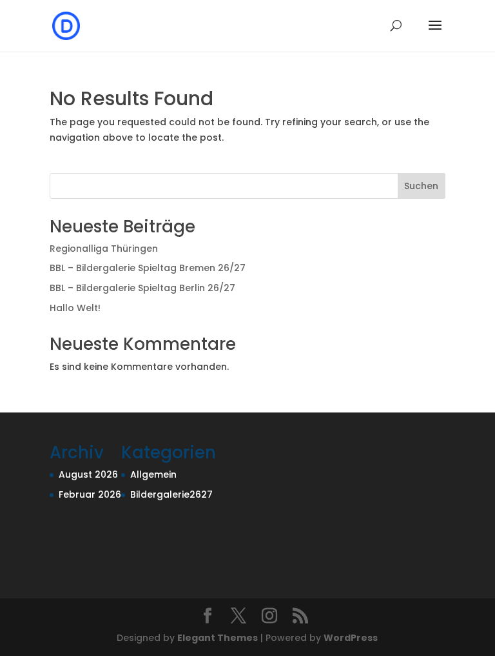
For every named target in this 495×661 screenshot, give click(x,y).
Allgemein (153, 474)
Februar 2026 (90, 494)
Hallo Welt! (75, 307)
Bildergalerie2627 (171, 494)
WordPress (351, 637)
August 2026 (88, 474)
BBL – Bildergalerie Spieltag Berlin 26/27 (142, 287)
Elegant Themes (217, 637)
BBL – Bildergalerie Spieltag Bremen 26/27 (148, 267)
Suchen (421, 185)
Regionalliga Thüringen (104, 248)
